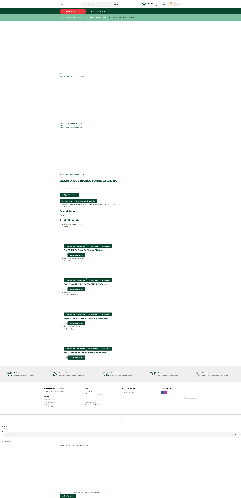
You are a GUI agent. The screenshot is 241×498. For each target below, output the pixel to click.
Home (92, 11)
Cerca (116, 4)
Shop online (101, 11)
